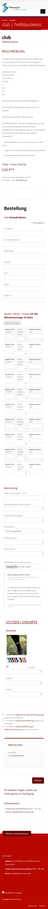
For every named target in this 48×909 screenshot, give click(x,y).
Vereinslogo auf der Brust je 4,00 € (17, 562)
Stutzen (31, 667)
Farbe (9, 689)
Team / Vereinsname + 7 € (15, 493)
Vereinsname (9, 251)
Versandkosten (21, 180)
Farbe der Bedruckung (13, 515)
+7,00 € (9, 330)
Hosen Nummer (10, 538)
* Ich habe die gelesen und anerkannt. (24, 716)
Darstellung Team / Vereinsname (17, 504)
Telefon (7, 295)
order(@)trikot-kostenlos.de (22, 812)
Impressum (32, 906)
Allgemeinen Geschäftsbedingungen (30, 715)
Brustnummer (9, 549)
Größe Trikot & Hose (20, 332)
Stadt (7, 284)
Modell (12, 20)
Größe (9, 678)
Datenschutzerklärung (25, 720)
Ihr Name (8, 228)
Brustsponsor (9, 527)
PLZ (6, 273)
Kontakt (42, 906)
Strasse (7, 262)
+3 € (35, 330)
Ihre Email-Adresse (12, 240)
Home (4, 20)
